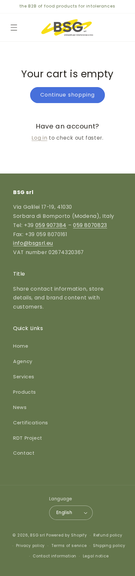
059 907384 (51, 225)
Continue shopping (67, 95)
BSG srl (37, 535)
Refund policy (108, 535)
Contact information (54, 556)
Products (24, 392)
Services (23, 376)
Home (21, 346)
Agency (22, 361)
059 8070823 (90, 225)
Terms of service (69, 545)
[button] (13, 27)
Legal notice (96, 556)
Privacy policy (30, 545)
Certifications (30, 422)
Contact (23, 453)
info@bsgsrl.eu (33, 243)
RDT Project (27, 438)
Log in (39, 138)
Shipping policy (109, 545)
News (20, 407)
